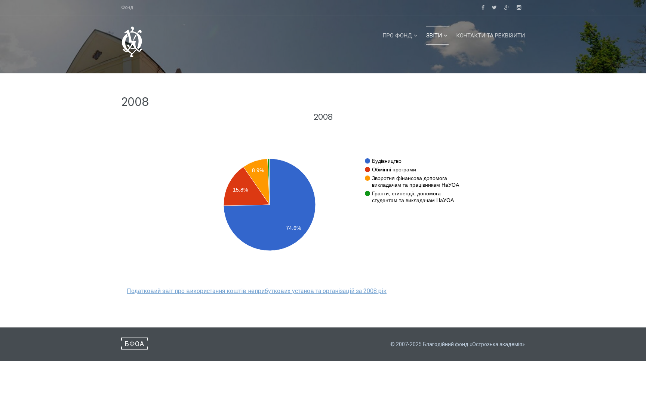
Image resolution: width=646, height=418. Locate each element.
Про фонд (397, 35)
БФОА (134, 343)
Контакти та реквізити (490, 35)
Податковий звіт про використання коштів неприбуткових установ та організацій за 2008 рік (257, 291)
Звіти (434, 35)
